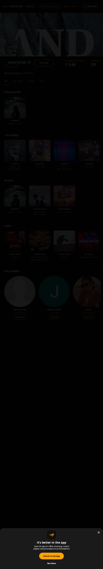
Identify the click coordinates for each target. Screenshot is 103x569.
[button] (51, 284)
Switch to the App (51, 556)
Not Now (51, 563)
